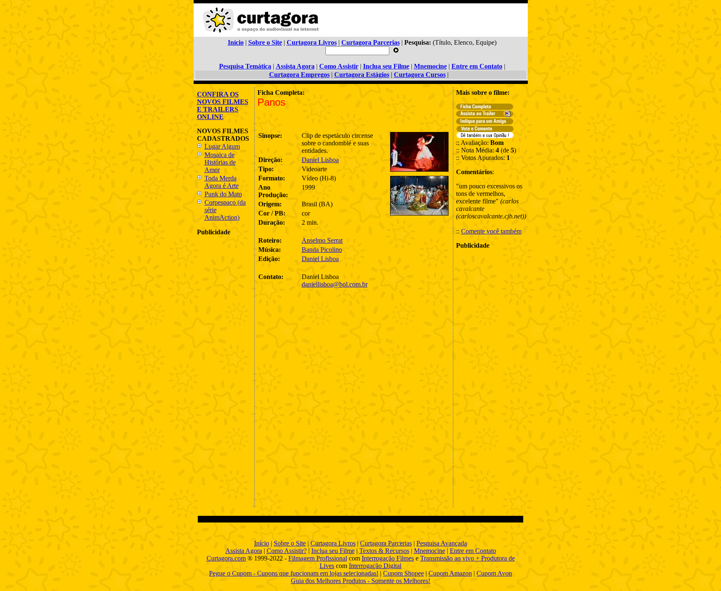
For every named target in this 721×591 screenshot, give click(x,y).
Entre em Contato (473, 550)
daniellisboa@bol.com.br (335, 284)
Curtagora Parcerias (386, 543)
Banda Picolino (322, 249)
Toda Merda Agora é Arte (221, 182)
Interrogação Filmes (388, 558)
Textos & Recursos (384, 550)
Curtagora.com (226, 558)
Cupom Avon (494, 573)
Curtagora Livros (332, 543)
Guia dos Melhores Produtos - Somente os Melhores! (360, 580)
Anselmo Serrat (322, 240)
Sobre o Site (290, 543)
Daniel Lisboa (320, 159)
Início (261, 543)
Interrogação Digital (375, 565)
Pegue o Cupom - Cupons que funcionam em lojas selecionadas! (293, 573)
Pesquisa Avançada (441, 543)
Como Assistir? (287, 550)
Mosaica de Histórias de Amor (220, 162)
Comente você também (491, 231)
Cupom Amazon (450, 573)
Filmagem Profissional (317, 558)
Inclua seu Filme (333, 550)
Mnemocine (429, 550)
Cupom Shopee (403, 573)
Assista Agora (243, 550)
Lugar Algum (222, 146)
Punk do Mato (223, 194)
